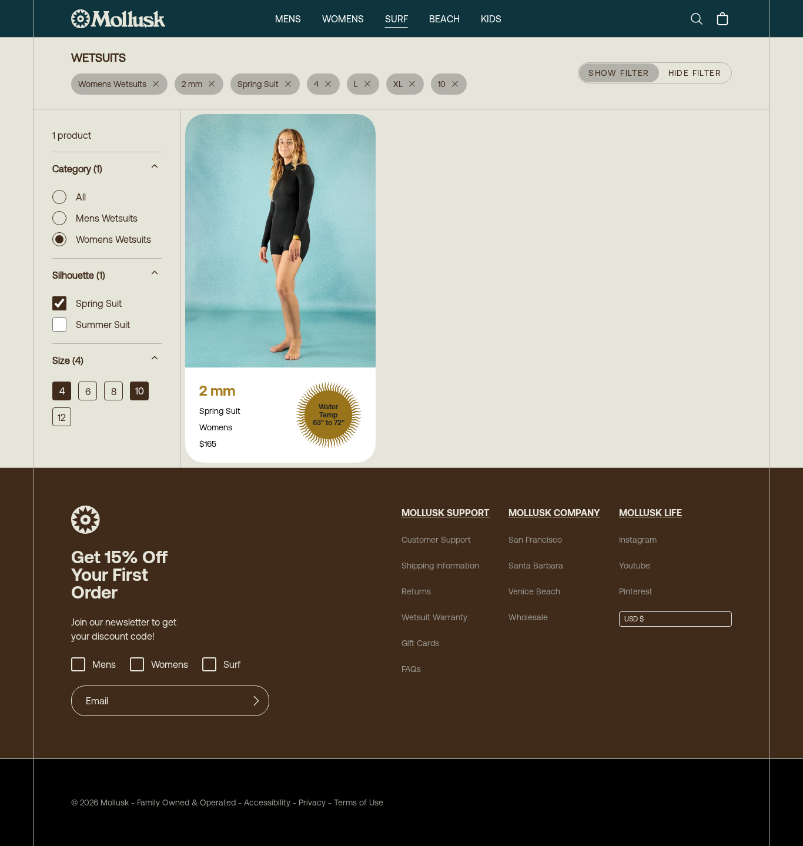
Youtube (634, 565)
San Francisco (535, 539)
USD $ (634, 619)
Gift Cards (420, 643)
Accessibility (263, 802)
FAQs (411, 669)
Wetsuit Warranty (434, 617)
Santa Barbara (535, 565)
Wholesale (528, 617)
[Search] (701, 19)
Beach (444, 19)
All (81, 197)
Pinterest (636, 591)
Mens (288, 19)
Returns (416, 591)
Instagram (638, 539)
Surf (396, 19)
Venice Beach (534, 591)
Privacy (312, 802)
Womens (343, 19)
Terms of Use (358, 802)
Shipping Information (440, 565)
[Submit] (256, 701)
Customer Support (436, 539)
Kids (491, 19)
